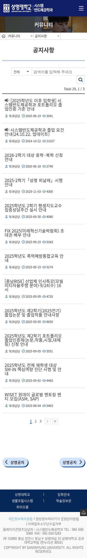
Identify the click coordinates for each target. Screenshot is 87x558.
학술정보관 (63, 500)
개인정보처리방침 (20, 518)
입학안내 (64, 494)
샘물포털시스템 (22, 500)
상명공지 (17, 462)
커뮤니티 (14, 36)
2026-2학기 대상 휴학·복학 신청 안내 (34, 157)
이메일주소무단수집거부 (44, 523)
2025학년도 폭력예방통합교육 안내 (34, 258)
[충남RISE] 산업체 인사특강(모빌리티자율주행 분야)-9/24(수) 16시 (34, 285)
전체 (17, 71)
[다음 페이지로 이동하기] (48, 421)
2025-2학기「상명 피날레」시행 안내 (34, 182)
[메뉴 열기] (81, 7)
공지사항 (41, 36)
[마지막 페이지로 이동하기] (55, 421)
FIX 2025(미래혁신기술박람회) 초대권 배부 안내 (34, 233)
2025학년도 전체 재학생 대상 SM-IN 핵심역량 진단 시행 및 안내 (33, 369)
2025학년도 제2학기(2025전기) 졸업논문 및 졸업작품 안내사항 (33, 312)
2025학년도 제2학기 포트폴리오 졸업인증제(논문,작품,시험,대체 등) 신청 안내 (33, 340)
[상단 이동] (83, 512)
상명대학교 (22, 494)
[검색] (81, 80)
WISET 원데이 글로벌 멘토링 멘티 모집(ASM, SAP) (33, 396)
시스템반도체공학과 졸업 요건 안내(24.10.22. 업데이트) (34, 132)
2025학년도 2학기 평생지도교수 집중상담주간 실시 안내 (33, 207)
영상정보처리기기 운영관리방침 (57, 518)
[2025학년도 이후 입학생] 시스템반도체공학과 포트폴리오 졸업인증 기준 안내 (33, 104)
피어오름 (22, 507)
